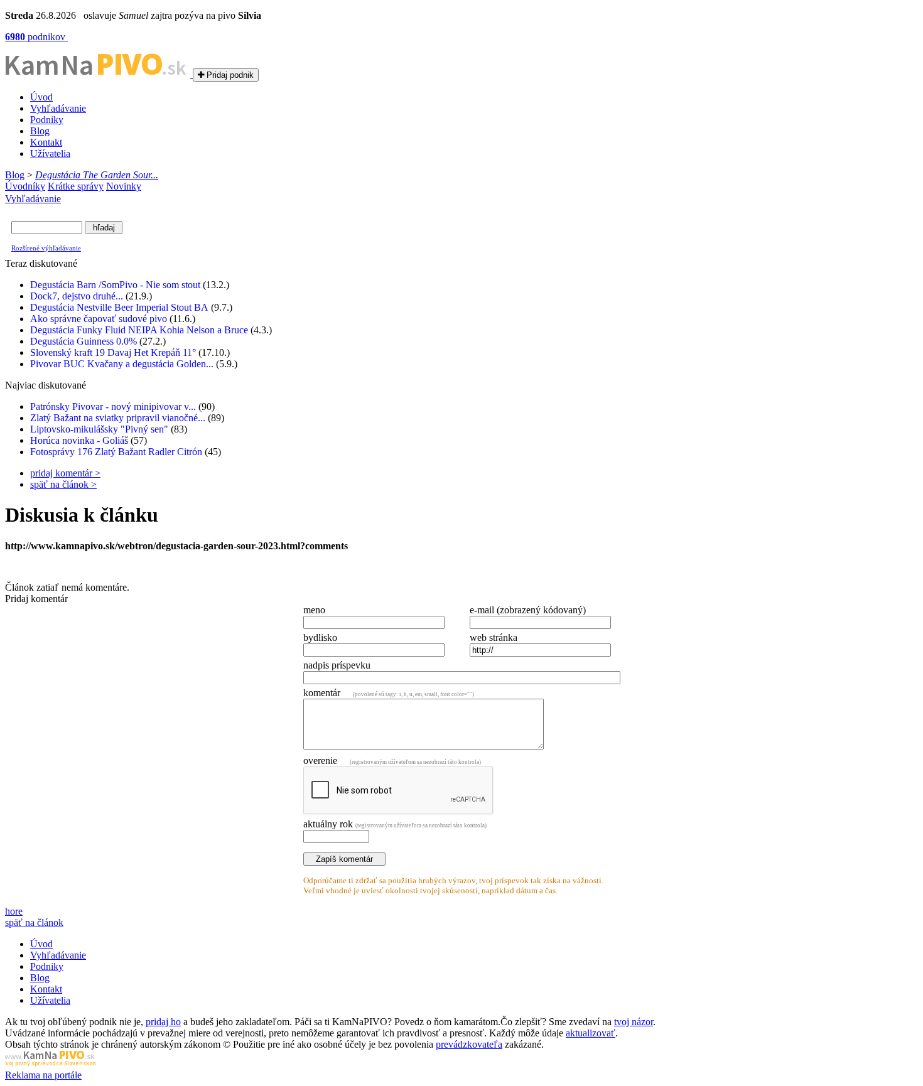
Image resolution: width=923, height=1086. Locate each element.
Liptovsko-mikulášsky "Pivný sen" (99, 429)
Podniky (46, 119)
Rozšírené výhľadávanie (46, 248)
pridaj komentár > (65, 473)
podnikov (36, 36)
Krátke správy (76, 186)
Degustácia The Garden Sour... (96, 174)
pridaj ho (163, 1021)
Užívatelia (50, 153)
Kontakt (46, 142)
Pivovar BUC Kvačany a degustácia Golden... (121, 363)
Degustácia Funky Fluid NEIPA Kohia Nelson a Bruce (139, 330)
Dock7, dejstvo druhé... (76, 296)
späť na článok (34, 922)
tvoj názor (633, 1021)
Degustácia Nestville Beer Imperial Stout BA (119, 307)
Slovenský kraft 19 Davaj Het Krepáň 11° (113, 352)
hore (14, 911)
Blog (40, 131)
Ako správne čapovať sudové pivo (98, 318)
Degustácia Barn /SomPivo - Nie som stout (115, 284)
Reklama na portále (43, 1075)
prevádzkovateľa (469, 1044)
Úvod (41, 97)
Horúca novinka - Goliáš (79, 440)
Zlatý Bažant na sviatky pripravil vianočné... (117, 417)
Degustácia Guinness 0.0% (83, 341)
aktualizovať (590, 1033)
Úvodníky (25, 186)
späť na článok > (63, 484)
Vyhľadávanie (58, 108)
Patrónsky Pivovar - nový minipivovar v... (113, 406)
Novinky (123, 186)
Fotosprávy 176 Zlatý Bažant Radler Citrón (116, 451)
